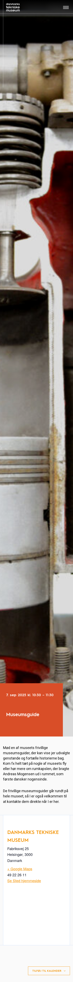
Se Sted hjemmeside (24, 880)
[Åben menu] (66, 9)
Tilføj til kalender (46, 971)
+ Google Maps (19, 868)
